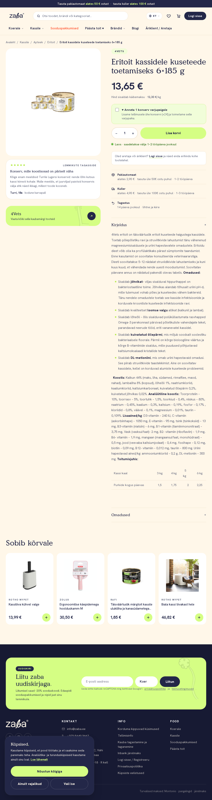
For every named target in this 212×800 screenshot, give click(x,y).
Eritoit (51, 42)
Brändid (116, 28)
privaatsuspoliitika (155, 688)
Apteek (38, 42)
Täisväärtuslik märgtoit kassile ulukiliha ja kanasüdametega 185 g (131, 606)
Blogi (135, 28)
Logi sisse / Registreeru (133, 760)
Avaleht (10, 42)
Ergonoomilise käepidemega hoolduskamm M (79, 606)
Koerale (14, 28)
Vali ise (69, 784)
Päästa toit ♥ (94, 28)
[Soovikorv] (168, 16)
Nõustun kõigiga (49, 771)
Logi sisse (195, 16)
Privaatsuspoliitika (130, 766)
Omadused (158, 515)
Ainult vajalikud (30, 784)
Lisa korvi (173, 133)
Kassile (35, 28)
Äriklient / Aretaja (159, 28)
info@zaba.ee (76, 729)
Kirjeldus (158, 225)
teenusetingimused (183, 688)
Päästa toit (177, 749)
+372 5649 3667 (78, 736)
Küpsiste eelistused (131, 773)
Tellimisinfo (125, 735)
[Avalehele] (17, 723)
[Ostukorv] (178, 16)
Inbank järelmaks (129, 753)
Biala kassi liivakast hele (177, 604)
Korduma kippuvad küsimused (138, 729)
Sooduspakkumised (64, 28)
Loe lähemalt (39, 759)
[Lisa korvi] (46, 617)
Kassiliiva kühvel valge (24, 604)
